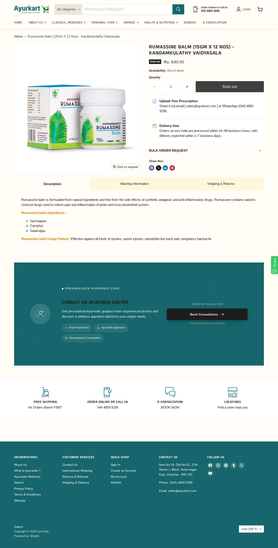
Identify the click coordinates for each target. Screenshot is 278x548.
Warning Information (134, 183)
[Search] (178, 9)
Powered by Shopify (26, 536)
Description (52, 184)
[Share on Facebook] (151, 168)
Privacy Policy (23, 488)
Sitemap (19, 500)
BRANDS (130, 22)
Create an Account (123, 470)
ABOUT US (36, 22)
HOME (18, 22)
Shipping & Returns (221, 183)
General (190, 22)
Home (18, 36)
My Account (119, 476)
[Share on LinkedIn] (165, 168)
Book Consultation (204, 314)
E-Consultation (215, 22)
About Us (20, 464)
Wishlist (116, 482)
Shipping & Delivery (75, 482)
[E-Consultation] (170, 398)
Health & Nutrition (159, 22)
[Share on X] (158, 168)
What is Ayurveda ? (27, 470)
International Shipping (77, 470)
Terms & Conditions (27, 494)
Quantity (154, 77)
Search (19, 482)
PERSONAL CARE (104, 22)
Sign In (115, 464)
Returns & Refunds (75, 476)
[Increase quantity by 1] (187, 86)
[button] (244, 9)
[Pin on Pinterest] (172, 168)
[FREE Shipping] (45, 398)
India (249, 529)
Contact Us (70, 464)
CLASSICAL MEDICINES (67, 22)
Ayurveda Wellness (27, 476)
